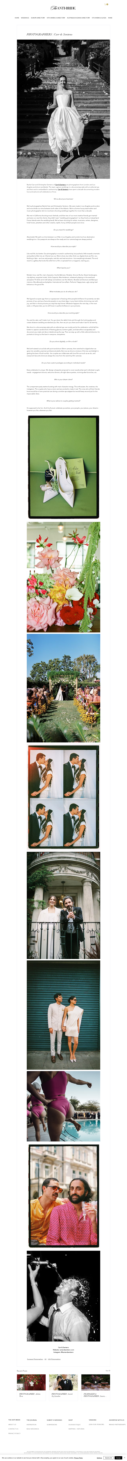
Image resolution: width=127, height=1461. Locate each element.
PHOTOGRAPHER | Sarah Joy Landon (62, 1395)
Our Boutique (74, 1424)
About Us (12, 1424)
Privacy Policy (78, 1458)
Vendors (92, 1420)
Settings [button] (99, 1458)
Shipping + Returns (76, 1429)
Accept (118, 1458)
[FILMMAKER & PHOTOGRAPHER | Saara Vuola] (95, 1382)
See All (108, 1371)
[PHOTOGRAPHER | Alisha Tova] (31, 1382)
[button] (106, 4)
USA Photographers (54, 1359)
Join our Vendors (96, 1424)
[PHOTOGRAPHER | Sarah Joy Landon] (63, 1382)
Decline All (108, 1458)
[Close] (124, 1457)
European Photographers (35, 1359)
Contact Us (13, 1429)
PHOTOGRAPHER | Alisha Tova (29, 1395)
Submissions (52, 1424)
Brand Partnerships (117, 1424)
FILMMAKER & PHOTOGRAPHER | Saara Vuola (94, 1395)
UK (45, 1359)
